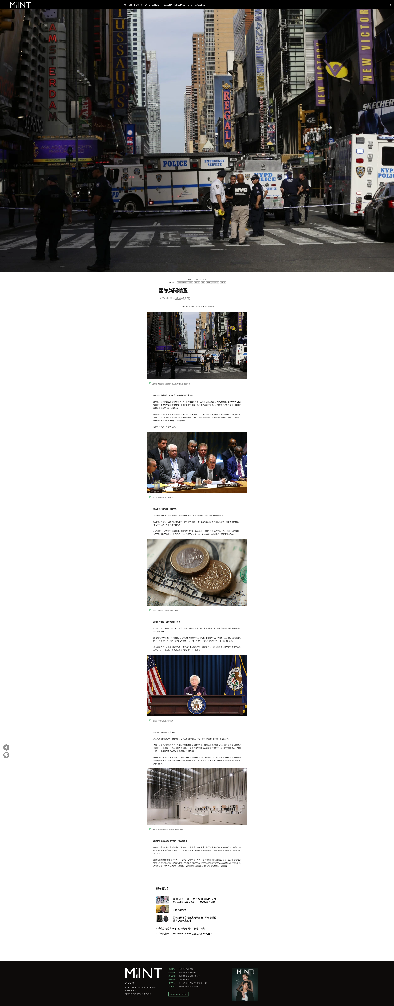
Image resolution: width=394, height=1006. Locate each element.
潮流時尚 (172, 969)
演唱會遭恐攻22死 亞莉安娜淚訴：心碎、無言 (181, 928)
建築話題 (188, 986)
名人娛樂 (172, 976)
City (190, 4)
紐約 (190, 283)
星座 (195, 983)
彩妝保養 (172, 972)
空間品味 (195, 986)
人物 (191, 983)
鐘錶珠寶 (172, 979)
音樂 (187, 976)
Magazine (200, 4)
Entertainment (153, 4)
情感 (198, 983)
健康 (195, 972)
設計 (187, 983)
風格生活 (172, 983)
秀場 (191, 969)
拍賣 (187, 979)
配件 (187, 969)
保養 (184, 972)
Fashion (127, 4)
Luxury (168, 4)
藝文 (202, 983)
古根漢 (223, 283)
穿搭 (184, 969)
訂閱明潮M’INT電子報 (178, 994)
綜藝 (191, 976)
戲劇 (180, 976)
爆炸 (203, 283)
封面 (195, 976)
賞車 (205, 983)
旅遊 (184, 983)
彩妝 (180, 972)
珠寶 (184, 979)
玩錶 (180, 979)
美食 (180, 983)
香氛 (187, 972)
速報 (180, 969)
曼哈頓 (197, 283)
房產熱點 (182, 986)
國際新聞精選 (182, 283)
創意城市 (172, 986)
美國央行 (215, 283)
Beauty (138, 4)
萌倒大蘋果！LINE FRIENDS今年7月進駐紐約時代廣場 (185, 933)
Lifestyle (179, 4)
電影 (184, 976)
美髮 (191, 972)
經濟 (208, 283)
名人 (198, 976)
